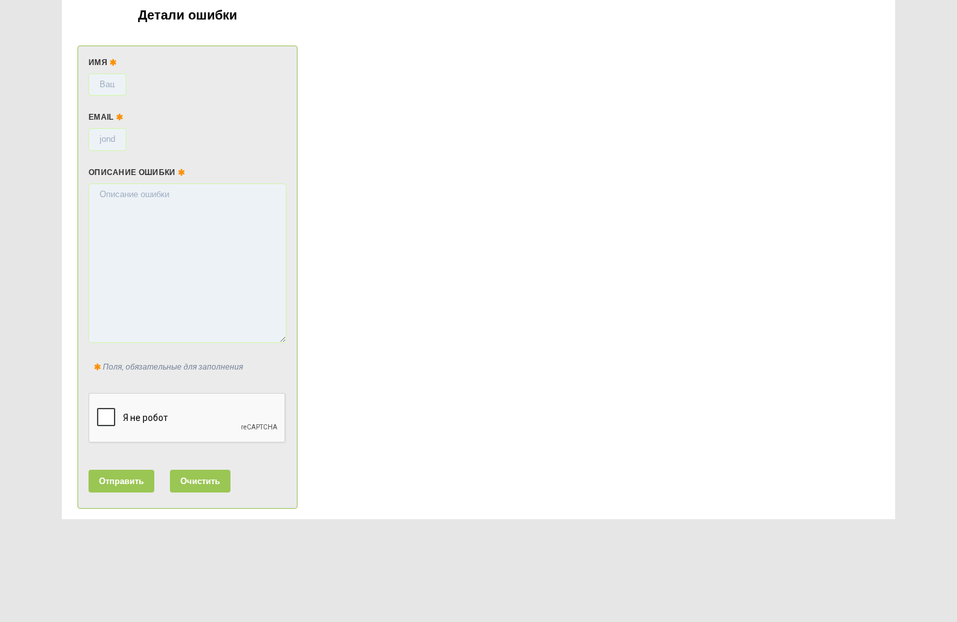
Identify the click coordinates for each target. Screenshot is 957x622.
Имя (99, 62)
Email (102, 117)
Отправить (121, 481)
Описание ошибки (133, 172)
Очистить (200, 481)
